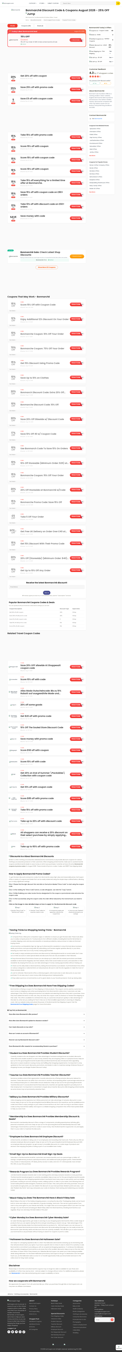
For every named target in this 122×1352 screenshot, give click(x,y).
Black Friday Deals (56, 1303)
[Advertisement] (46, 60)
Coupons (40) (26, 26)
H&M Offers (93, 149)
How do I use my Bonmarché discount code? (24, 1040)
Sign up (47, 592)
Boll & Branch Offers (96, 177)
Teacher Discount (56, 1324)
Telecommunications (79, 1327)
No (106, 83)
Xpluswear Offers (95, 129)
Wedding (75, 1333)
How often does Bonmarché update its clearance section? (28, 1020)
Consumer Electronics (80, 1317)
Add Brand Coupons (35, 1321)
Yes (95, 83)
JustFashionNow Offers (97, 140)
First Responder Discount (58, 1332)
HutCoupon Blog (34, 1311)
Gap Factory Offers (96, 137)
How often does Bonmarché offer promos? (23, 1014)
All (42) (12, 26)
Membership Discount (58, 1335)
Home (11, 1294)
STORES (41, 3)
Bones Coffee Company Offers (99, 165)
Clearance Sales (56, 1319)
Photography (77, 1322)
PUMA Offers (93, 134)
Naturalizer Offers (95, 146)
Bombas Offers (94, 174)
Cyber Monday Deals (57, 1306)
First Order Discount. (57, 1337)
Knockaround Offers (96, 143)
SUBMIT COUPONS (53, 3)
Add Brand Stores (34, 1324)
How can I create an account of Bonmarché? (24, 1033)
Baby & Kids (76, 1306)
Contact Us (32, 1306)
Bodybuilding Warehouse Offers (99, 183)
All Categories (33, 1329)
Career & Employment (80, 1325)
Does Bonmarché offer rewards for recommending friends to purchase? (33, 1046)
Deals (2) (40, 26)
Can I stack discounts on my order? (21, 1027)
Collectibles (76, 1330)
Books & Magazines (79, 1311)
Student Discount (56, 1321)
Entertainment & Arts (79, 1319)
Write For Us (33, 1314)
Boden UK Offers (95, 188)
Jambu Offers (94, 152)
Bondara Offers (94, 171)
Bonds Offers (94, 168)
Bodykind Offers (95, 180)
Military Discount (56, 1327)
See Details (12, 310)
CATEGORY (32, 3)
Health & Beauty (78, 1309)
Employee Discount (57, 1329)
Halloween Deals (56, 1309)
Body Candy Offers (96, 185)
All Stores (32, 1327)
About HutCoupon (34, 1303)
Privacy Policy (33, 1309)
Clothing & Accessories (21, 1294)
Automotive (76, 1303)
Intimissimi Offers (95, 131)
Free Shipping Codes (57, 1316)
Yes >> (111, 57)
